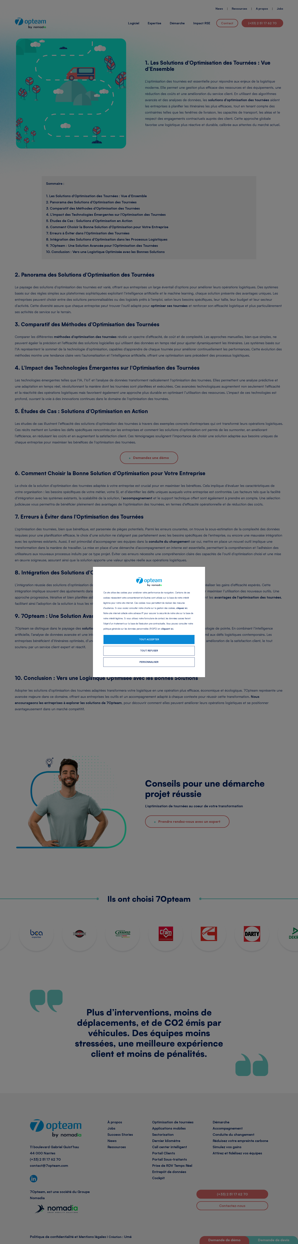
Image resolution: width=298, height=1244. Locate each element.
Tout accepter (149, 639)
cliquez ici (181, 608)
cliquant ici (167, 628)
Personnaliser (149, 662)
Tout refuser (149, 650)
